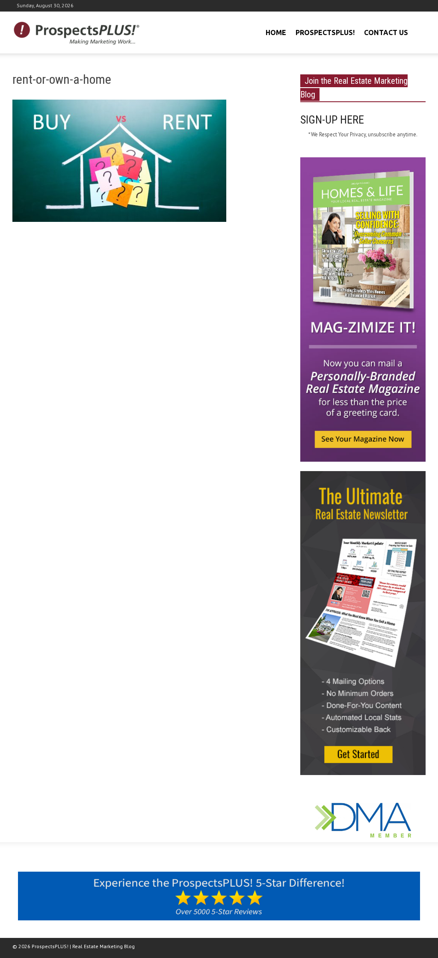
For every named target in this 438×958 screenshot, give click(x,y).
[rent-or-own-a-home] (119, 162)
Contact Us (386, 32)
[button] (417, 31)
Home (276, 32)
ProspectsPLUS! (325, 32)
